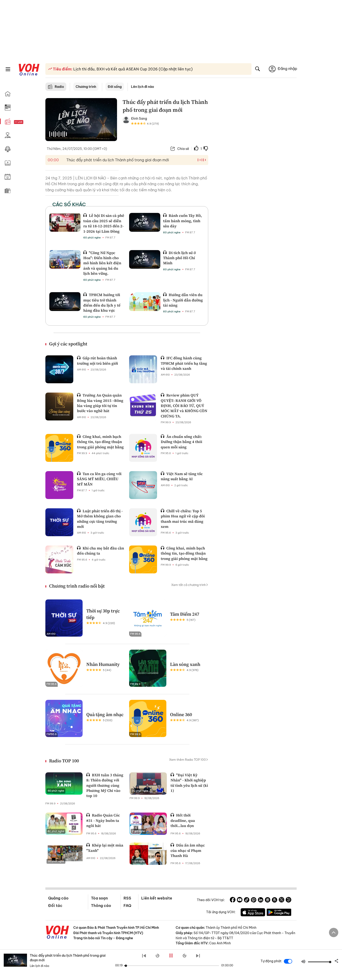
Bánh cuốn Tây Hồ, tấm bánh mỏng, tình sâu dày (182, 220)
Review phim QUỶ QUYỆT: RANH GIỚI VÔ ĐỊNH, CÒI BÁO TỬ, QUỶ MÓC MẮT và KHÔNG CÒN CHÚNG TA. (184, 406)
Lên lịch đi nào (142, 87)
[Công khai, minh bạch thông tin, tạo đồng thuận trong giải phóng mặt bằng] (59, 448)
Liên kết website (156, 898)
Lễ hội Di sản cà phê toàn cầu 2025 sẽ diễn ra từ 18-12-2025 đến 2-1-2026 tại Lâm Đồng (103, 223)
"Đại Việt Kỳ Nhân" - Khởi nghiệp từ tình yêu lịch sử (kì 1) (189, 782)
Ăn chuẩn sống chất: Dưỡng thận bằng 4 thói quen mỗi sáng (181, 442)
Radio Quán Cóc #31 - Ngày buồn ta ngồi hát (103, 820)
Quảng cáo (58, 898)
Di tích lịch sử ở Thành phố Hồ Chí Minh (179, 258)
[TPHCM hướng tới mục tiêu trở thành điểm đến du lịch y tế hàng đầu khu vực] (64, 301)
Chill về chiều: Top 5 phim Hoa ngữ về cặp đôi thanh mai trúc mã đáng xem (183, 518)
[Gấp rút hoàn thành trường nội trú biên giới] (59, 369)
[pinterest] (253, 900)
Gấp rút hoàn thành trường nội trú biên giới (97, 360)
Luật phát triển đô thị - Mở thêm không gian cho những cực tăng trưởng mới (100, 518)
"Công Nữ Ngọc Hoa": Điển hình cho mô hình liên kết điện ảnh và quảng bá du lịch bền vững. (102, 263)
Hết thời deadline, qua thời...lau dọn (183, 820)
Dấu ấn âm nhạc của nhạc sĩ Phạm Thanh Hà (188, 850)
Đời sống (115, 87)
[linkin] (260, 900)
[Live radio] (27, 122)
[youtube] (239, 900)
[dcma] (274, 900)
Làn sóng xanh (185, 664)
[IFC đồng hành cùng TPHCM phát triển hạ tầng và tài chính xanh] (143, 369)
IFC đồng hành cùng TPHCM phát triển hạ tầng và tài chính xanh (184, 363)
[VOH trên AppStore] (253, 913)
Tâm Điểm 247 (184, 614)
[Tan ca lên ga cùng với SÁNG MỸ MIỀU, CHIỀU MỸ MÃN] (59, 485)
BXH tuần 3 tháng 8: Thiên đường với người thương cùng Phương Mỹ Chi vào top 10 (104, 785)
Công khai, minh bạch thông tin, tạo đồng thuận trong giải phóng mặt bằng (100, 442)
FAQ (127, 905)
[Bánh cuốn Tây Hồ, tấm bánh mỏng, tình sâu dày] (144, 222)
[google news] (267, 900)
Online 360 (181, 714)
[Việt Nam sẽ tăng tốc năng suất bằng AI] (143, 485)
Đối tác (55, 905)
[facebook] (232, 900)
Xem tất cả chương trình (188, 585)
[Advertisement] (255, 169)
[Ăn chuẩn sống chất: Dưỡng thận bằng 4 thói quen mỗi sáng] (143, 448)
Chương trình (86, 87)
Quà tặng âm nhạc (105, 714)
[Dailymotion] (288, 900)
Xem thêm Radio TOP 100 (187, 759)
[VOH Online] (57, 932)
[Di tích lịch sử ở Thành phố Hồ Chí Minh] (144, 259)
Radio (59, 87)
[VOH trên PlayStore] (279, 913)
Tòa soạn (99, 898)
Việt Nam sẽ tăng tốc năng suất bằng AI (182, 476)
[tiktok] (246, 900)
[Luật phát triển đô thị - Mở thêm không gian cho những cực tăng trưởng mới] (59, 522)
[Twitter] (281, 900)
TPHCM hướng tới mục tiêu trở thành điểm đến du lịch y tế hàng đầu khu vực (102, 302)
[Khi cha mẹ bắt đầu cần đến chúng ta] (59, 559)
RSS (127, 898)
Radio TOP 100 (64, 760)
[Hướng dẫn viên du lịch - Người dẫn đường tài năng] (144, 301)
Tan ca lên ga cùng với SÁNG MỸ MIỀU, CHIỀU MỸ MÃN (99, 479)
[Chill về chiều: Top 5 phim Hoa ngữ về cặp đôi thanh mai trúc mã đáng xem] (143, 522)
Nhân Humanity (103, 664)
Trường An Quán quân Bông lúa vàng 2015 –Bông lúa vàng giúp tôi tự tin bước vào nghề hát (100, 403)
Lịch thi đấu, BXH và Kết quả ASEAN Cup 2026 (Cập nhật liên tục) (132, 69)
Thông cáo (101, 905)
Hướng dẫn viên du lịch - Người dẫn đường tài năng (183, 300)
